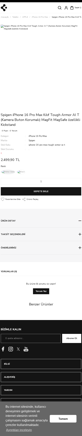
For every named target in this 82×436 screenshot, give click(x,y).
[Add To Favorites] (10, 199)
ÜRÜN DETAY (8, 220)
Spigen (32, 140)
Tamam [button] (63, 418)
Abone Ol (71, 338)
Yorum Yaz (41, 291)
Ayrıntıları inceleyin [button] (19, 430)
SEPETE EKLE (41, 191)
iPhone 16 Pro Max (38, 136)
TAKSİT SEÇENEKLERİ (13, 234)
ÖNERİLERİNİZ (8, 247)
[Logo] (4, 7)
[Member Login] (66, 7)
